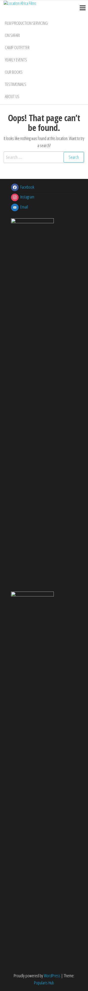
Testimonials (15, 84)
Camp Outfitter (17, 47)
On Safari (12, 35)
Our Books (13, 72)
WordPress (52, 976)
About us (12, 96)
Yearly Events (16, 60)
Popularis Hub (44, 983)
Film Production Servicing (26, 23)
